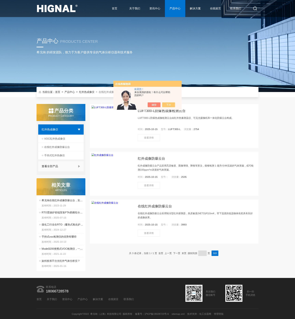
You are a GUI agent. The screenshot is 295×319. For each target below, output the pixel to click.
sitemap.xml (178, 314)
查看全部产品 (50, 166)
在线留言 (215, 8)
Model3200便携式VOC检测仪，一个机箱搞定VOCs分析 (63, 248)
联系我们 (235, 8)
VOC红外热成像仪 (54, 138)
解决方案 (195, 8)
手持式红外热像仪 (54, 155)
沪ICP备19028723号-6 (157, 314)
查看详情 (149, 137)
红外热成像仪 (86, 91)
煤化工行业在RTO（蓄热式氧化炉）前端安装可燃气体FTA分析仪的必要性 (63, 224)
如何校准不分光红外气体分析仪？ (61, 260)
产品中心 (175, 8)
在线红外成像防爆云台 (57, 147)
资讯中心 (154, 8)
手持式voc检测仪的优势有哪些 (59, 236)
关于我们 (134, 8)
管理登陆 (218, 314)
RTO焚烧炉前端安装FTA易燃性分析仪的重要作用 (63, 212)
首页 (114, 8)
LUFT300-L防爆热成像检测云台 (162, 111)
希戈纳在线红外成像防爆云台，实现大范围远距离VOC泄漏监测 (63, 200)
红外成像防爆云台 (151, 158)
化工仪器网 (205, 314)
